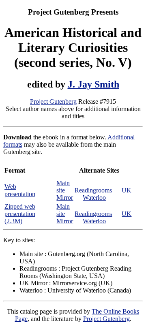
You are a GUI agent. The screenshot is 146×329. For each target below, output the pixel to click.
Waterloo (94, 197)
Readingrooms (93, 190)
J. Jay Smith (93, 84)
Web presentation (19, 190)
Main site (63, 186)
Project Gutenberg (53, 101)
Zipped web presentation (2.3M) (19, 213)
